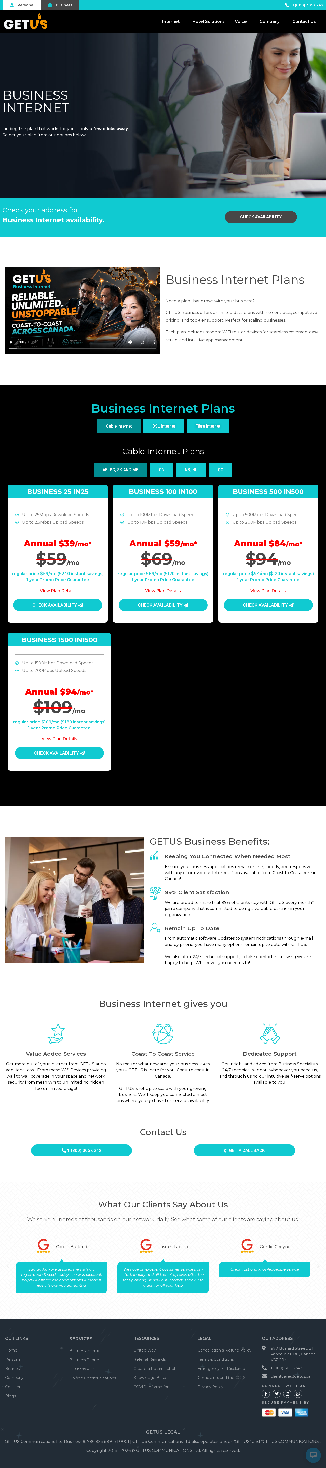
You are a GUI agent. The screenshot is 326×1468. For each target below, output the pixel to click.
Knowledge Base (149, 1377)
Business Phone (84, 1359)
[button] (7, 1265)
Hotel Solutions (208, 21)
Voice (241, 21)
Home (11, 1350)
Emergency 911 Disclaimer (222, 1368)
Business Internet (85, 1350)
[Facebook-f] (266, 1394)
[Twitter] (277, 1394)
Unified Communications (92, 1378)
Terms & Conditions (216, 1359)
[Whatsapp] (298, 1394)
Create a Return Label (154, 1368)
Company (270, 21)
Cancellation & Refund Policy (224, 1350)
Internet (171, 21)
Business (13, 1368)
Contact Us (304, 21)
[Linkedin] (287, 1394)
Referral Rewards (149, 1359)
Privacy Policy (210, 1386)
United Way (144, 1350)
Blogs (10, 1395)
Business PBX (82, 1369)
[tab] (119, 426)
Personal (13, 1359)
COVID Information (151, 1386)
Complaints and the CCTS (222, 1377)
